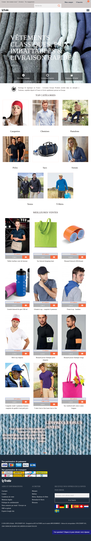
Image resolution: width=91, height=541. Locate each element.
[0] (87, 2)
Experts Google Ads (8, 511)
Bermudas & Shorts (38, 499)
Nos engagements (29, 2)
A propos (4, 491)
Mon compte (69, 2)
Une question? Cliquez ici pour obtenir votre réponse (71, 532)
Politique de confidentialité (10, 502)
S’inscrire (79, 2)
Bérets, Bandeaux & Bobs (40, 497)
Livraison (21, 2)
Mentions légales (7, 499)
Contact (4, 2)
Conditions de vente (8, 497)
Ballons (34, 494)
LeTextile (5, 10)
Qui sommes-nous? (12, 2)
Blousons (35, 502)
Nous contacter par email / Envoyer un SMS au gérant (14, 507)
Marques (34, 491)
